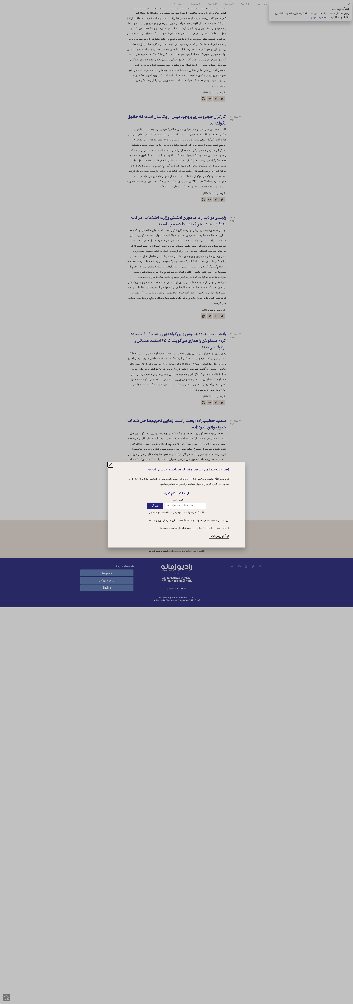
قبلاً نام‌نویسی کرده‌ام (219, 536)
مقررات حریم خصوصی (158, 512)
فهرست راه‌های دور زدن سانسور (162, 520)
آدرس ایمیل (176, 500)
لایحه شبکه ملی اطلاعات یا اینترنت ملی (174, 528)
